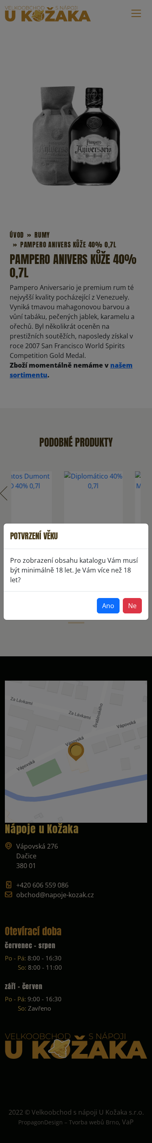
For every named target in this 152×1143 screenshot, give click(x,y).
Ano (108, 605)
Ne (132, 605)
